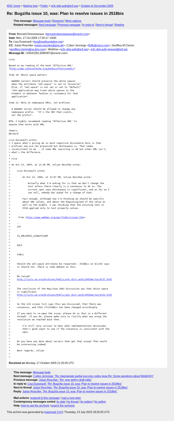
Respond (58, 20)
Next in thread (104, 24)
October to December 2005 (97, 5)
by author (100, 401)
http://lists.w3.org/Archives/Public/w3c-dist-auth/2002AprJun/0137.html (64, 279)
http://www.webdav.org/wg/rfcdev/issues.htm (55, 217)
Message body (42, 20)
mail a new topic (71, 397)
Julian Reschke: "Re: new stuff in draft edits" (65, 379)
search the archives (63, 405)
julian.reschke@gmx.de (49, 45)
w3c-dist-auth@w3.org (64, 5)
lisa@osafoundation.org (48, 41)
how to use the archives (35, 405)
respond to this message (45, 397)
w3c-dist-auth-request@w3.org (109, 49)
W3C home (13, 5)
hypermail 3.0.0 (53, 412)
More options (73, 20)
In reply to (88, 24)
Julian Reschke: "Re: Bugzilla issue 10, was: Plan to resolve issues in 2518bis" (80, 387)
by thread (73, 401)
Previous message (69, 24)
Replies (119, 24)
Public (44, 5)
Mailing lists (30, 5)
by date (61, 401)
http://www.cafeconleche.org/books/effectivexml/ (42, 68)
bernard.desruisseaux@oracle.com (67, 34)
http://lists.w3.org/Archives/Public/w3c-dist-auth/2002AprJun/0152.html (64, 295)
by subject (87, 401)
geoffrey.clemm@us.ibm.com (27, 49)
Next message (47, 24)
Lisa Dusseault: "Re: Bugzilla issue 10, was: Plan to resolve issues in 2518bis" (75, 383)
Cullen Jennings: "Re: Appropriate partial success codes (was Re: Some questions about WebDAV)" (93, 376)
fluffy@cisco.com (98, 45)
